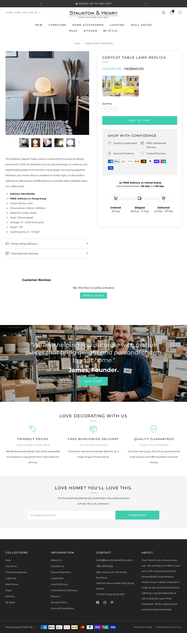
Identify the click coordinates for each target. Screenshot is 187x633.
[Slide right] (79, 142)
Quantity (107, 103)
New (39, 24)
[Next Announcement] (146, 3)
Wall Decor (141, 24)
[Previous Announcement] (41, 3)
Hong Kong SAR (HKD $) (21, 12)
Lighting (117, 24)
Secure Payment (61, 572)
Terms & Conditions (62, 608)
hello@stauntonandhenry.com (114, 560)
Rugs (73, 30)
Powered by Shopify (143, 627)
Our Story (93, 381)
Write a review (93, 295)
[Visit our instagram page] (104, 602)
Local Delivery (59, 584)
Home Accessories (88, 24)
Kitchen (90, 30)
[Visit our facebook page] (97, 602)
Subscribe (137, 515)
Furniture (57, 24)
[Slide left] (15, 142)
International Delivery (64, 590)
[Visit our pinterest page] (111, 602)
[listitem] (93, 3)
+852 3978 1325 (104, 566)
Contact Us (57, 566)
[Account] (163, 12)
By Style (110, 30)
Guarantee (57, 578)
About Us (56, 560)
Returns (55, 596)
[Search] (180, 12)
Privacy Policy (59, 602)
